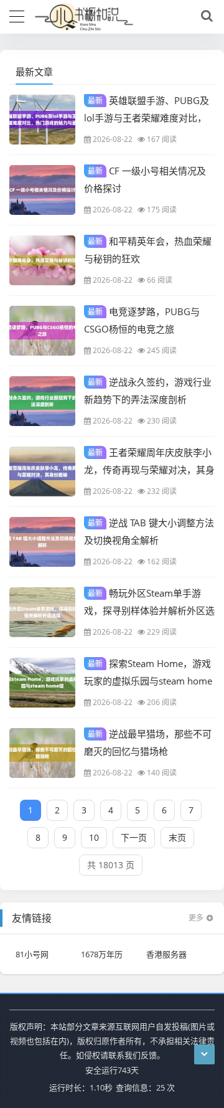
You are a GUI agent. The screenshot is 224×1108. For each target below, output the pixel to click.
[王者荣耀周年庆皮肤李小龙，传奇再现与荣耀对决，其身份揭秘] (42, 471)
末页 (177, 837)
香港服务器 (166, 954)
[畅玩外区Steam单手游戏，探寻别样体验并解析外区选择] (42, 612)
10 (94, 837)
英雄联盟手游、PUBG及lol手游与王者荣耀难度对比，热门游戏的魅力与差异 (146, 117)
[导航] (16, 14)
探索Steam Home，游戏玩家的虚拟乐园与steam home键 (148, 680)
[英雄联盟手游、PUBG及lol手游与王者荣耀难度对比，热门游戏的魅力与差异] (42, 119)
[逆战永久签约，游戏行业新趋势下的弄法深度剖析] (42, 401)
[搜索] (205, 16)
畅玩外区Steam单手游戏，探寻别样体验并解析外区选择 (149, 610)
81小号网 (32, 954)
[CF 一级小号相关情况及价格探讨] (42, 190)
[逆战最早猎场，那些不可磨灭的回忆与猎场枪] (42, 753)
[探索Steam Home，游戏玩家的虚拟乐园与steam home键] (42, 683)
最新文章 (34, 71)
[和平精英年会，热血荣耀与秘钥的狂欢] (42, 260)
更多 (196, 917)
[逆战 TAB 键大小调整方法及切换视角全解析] (42, 542)
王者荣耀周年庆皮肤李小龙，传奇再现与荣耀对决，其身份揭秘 (149, 469)
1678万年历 (102, 954)
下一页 (134, 837)
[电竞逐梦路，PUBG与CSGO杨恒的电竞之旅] (42, 331)
